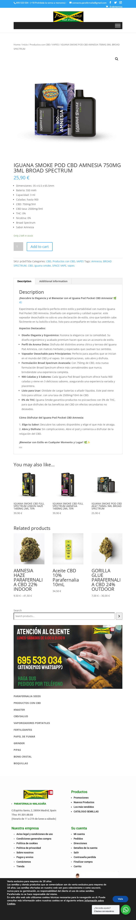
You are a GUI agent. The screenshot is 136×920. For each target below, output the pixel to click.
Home (17, 44)
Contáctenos (23, 861)
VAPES (55, 44)
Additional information (53, 281)
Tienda (20, 866)
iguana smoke (42, 265)
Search (18, 610)
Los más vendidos (84, 806)
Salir (76, 852)
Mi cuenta (79, 834)
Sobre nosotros (24, 852)
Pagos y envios (24, 857)
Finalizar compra (83, 861)
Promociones (81, 797)
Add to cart (40, 246)
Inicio (25, 44)
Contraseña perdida (85, 857)
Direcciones (80, 843)
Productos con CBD (40, 44)
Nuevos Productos (84, 802)
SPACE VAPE (59, 265)
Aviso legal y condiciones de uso (34, 834)
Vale (120, 899)
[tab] (24, 281)
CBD (48, 261)
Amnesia (96, 261)
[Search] (119, 616)
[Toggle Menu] (118, 25)
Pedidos (78, 838)
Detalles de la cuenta (85, 847)
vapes (71, 265)
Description (24, 281)
